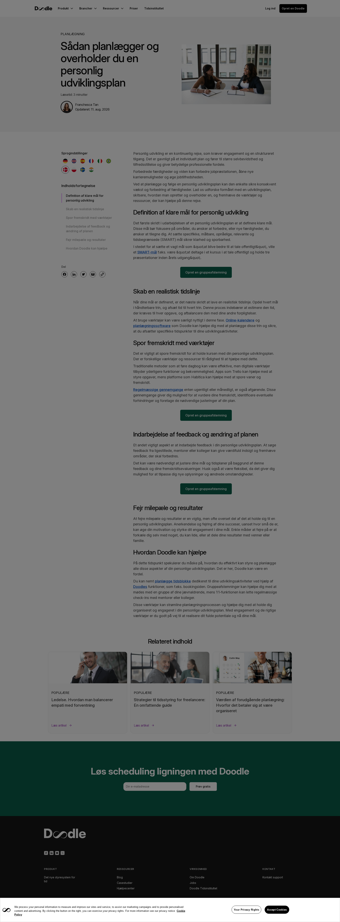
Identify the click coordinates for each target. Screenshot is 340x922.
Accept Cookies (277, 909)
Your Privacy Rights (246, 909)
